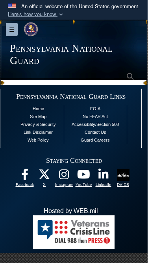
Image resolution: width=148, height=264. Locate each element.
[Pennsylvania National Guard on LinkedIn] (103, 176)
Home (38, 108)
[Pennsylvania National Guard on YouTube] (84, 176)
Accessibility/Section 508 (95, 124)
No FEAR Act (95, 116)
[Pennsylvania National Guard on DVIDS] (123, 174)
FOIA (95, 108)
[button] (36, 14)
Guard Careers (95, 140)
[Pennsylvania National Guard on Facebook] (25, 176)
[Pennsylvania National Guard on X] (44, 176)
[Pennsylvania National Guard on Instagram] (64, 176)
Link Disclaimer (38, 132)
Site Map (38, 116)
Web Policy (38, 140)
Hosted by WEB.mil (71, 211)
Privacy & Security (38, 124)
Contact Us (95, 132)
